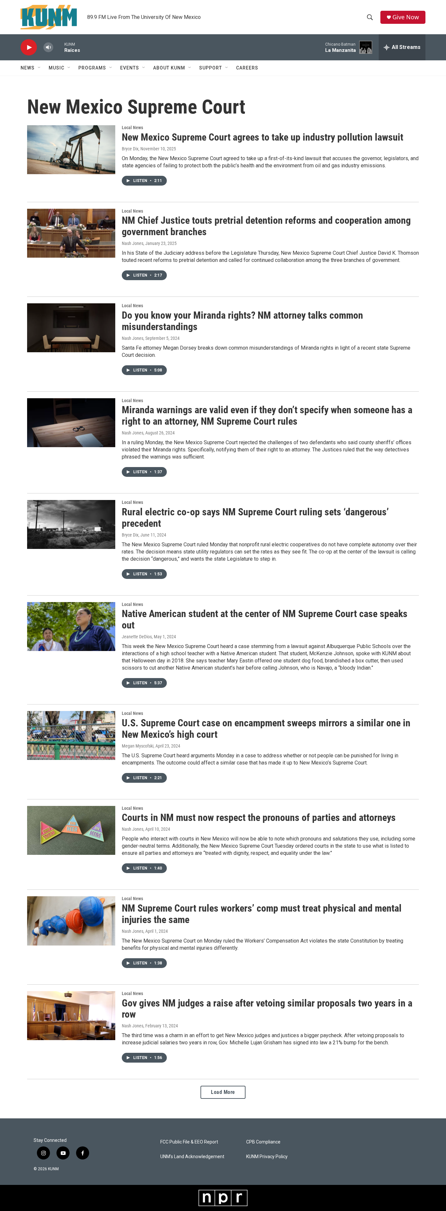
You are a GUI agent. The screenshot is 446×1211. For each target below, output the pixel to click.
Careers (247, 67)
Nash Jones (132, 243)
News (28, 67)
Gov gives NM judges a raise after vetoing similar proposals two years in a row (267, 1008)
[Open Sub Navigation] (39, 67)
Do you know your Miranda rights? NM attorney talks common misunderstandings (242, 321)
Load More (223, 1092)
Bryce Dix (130, 148)
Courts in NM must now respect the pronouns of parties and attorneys (259, 817)
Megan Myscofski (137, 746)
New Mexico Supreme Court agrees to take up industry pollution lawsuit (262, 137)
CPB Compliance (263, 1142)
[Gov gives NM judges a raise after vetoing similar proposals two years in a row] (71, 1015)
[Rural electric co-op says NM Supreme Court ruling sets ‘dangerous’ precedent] (71, 524)
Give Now (405, 17)
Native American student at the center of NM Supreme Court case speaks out (264, 619)
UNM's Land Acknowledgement (192, 1156)
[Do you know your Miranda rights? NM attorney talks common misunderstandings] (71, 327)
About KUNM (169, 67)
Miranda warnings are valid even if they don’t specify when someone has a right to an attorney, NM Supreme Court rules (267, 415)
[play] (29, 47)
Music (56, 67)
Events (129, 67)
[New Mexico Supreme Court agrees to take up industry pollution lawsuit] (71, 149)
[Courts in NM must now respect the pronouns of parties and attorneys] (71, 830)
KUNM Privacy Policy (267, 1156)
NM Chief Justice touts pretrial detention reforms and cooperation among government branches (266, 226)
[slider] (59, 47)
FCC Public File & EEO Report (189, 1142)
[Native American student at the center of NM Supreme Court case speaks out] (71, 626)
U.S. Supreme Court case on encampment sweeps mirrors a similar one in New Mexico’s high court (266, 728)
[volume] (48, 47)
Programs (92, 67)
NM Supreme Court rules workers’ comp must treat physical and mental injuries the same (262, 913)
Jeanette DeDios (137, 636)
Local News (132, 127)
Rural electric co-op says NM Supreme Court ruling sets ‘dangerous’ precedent (255, 517)
